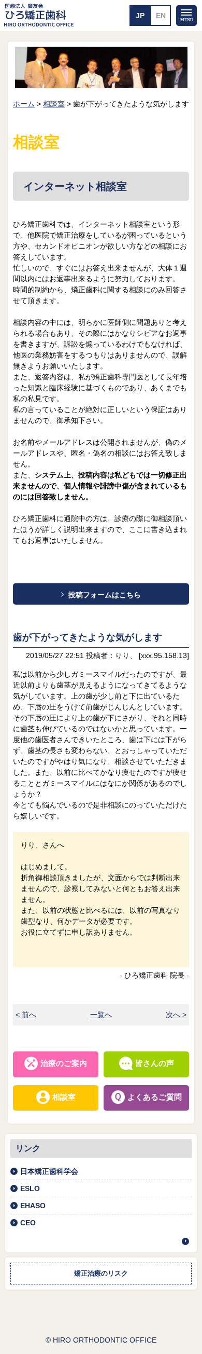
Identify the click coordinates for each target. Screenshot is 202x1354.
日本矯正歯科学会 (49, 1171)
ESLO (30, 1188)
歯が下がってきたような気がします (87, 637)
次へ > (176, 1014)
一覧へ (101, 1014)
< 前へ (26, 1014)
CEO (28, 1223)
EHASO (33, 1205)
